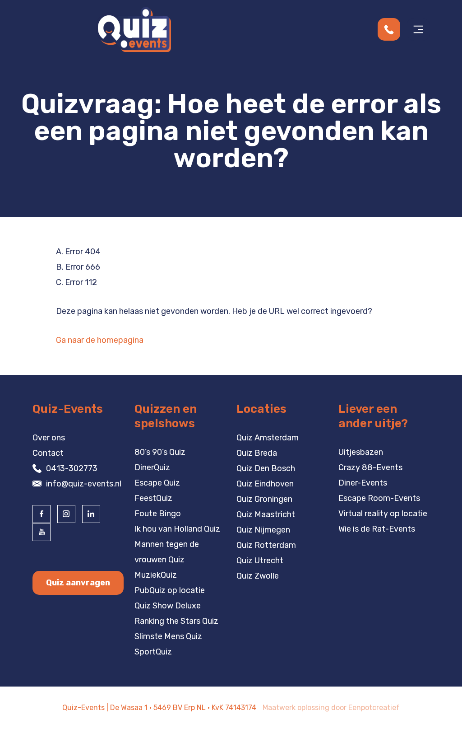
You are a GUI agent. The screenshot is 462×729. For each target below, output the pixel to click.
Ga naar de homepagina (99, 340)
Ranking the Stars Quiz (176, 621)
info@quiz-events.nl (83, 484)
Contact (48, 453)
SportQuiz (153, 652)
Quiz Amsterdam (267, 438)
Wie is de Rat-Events (376, 529)
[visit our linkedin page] (91, 514)
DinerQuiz (152, 467)
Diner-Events (362, 483)
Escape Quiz (157, 483)
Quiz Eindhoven (265, 484)
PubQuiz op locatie (169, 590)
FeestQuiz (153, 498)
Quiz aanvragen (78, 583)
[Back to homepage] (133, 29)
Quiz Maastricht (265, 514)
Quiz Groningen (264, 499)
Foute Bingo (157, 514)
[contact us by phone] (392, 29)
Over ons (48, 438)
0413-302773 (71, 468)
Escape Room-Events (379, 498)
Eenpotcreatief (374, 707)
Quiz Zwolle (257, 576)
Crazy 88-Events (370, 467)
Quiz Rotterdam (266, 545)
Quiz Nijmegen (263, 530)
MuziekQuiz (155, 575)
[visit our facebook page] (41, 514)
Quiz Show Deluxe (167, 606)
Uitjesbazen (360, 452)
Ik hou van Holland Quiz (177, 529)
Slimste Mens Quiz (168, 636)
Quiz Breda (256, 453)
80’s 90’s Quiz (159, 452)
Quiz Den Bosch (265, 468)
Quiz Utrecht (259, 560)
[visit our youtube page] (41, 532)
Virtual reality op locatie (382, 514)
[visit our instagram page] (66, 514)
